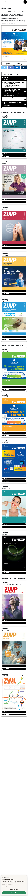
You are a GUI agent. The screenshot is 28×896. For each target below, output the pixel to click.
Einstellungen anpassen (7, 886)
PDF (8, 64)
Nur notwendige (14, 889)
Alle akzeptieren (14, 892)
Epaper (21, 64)
